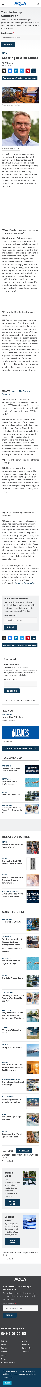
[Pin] (28, 71)
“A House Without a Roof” (11, 1031)
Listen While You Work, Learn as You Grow (11, 769)
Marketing (6, 1010)
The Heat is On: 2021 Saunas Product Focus (12, 862)
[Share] (10, 71)
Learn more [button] (8, 1377)
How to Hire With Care (12, 717)
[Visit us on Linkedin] (24, 1333)
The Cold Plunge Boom (11, 795)
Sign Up (8, 44)
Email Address (7, 33)
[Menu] (3, 3)
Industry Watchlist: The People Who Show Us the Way (12, 810)
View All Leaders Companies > (20, 748)
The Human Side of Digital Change (9, 782)
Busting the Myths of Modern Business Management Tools (12, 942)
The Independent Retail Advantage (13, 1083)
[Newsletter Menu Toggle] (37, 3)
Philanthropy (8, 1097)
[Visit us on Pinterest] (13, 1333)
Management (7, 714)
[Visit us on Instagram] (8, 1333)
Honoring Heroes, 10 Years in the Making (12, 1100)
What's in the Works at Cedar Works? (12, 846)
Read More (12, 1241)
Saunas (5, 1045)
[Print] (4, 71)
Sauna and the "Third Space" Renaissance (12, 1135)
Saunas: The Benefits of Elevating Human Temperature (13, 880)
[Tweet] (22, 71)
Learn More (12, 1203)
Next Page (24, 1151)
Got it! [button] (7, 1383)
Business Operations (11, 1079)
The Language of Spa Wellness (11, 1118)
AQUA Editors (7, 63)
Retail (5, 53)
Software (6, 779)
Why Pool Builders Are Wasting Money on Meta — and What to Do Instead (13, 1016)
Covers (5, 1027)
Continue (12, 691)
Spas (4, 1114)
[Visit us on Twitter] (19, 1333)
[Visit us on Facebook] (3, 1333)
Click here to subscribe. (25, 583)
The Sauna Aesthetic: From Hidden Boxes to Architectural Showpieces (12, 1068)
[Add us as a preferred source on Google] (33, 71)
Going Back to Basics (12, 1047)
